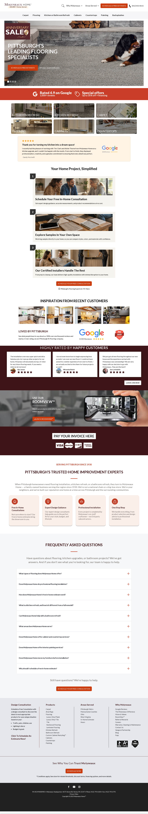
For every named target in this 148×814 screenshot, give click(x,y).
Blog (117, 733)
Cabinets (77, 15)
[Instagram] (79, 787)
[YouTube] (74, 787)
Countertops (91, 15)
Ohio (82, 714)
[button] (74, 5)
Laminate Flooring (53, 727)
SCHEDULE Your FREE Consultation (74, 284)
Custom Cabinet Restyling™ (56, 735)
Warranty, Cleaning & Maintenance (128, 725)
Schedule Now (74, 771)
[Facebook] (68, 787)
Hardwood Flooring (53, 725)
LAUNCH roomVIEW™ (43, 419)
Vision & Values (120, 714)
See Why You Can (74, 763)
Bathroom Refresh (52, 733)
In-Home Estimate (87, 720)
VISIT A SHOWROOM (50, 68)
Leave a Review (133, 383)
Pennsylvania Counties (89, 712)
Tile (47, 722)
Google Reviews (121, 709)
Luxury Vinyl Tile (52, 720)
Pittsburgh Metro (87, 709)
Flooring (36, 15)
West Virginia (86, 717)
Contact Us (119, 727)
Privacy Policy (74, 794)
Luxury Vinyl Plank (53, 717)
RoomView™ (120, 717)
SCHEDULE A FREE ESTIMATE (114, 6)
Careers (118, 722)
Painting (104, 15)
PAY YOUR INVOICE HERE (74, 436)
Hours (83, 722)
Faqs (117, 735)
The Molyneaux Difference (125, 712)
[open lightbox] (32, 315)
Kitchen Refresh (52, 730)
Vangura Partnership (122, 730)
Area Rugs (49, 712)
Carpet (26, 15)
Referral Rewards (121, 720)
